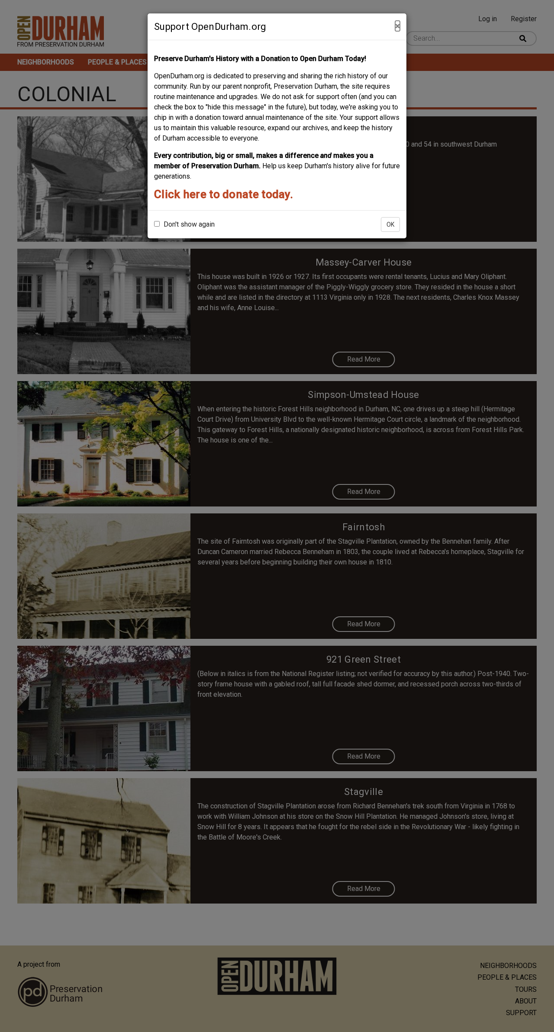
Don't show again (188, 224)
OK (390, 224)
